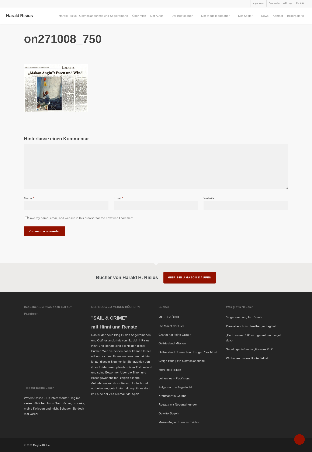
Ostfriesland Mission (172, 343)
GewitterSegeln (169, 413)
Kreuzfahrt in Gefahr (172, 395)
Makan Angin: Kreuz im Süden (179, 422)
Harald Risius (19, 15)
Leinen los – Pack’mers (174, 378)
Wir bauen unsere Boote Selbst (247, 358)
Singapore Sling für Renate (244, 317)
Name (29, 198)
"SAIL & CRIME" (109, 318)
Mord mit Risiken (170, 369)
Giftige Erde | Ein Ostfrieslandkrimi (182, 360)
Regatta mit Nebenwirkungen (178, 404)
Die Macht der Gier (171, 326)
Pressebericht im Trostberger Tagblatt (251, 326)
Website (209, 198)
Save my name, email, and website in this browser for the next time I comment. (81, 218)
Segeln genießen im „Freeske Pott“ (249, 349)
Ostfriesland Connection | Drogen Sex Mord (188, 352)
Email (118, 198)
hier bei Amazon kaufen (190, 277)
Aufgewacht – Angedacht (175, 387)
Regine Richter (42, 445)
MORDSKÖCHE (169, 317)
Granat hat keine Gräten (175, 334)
